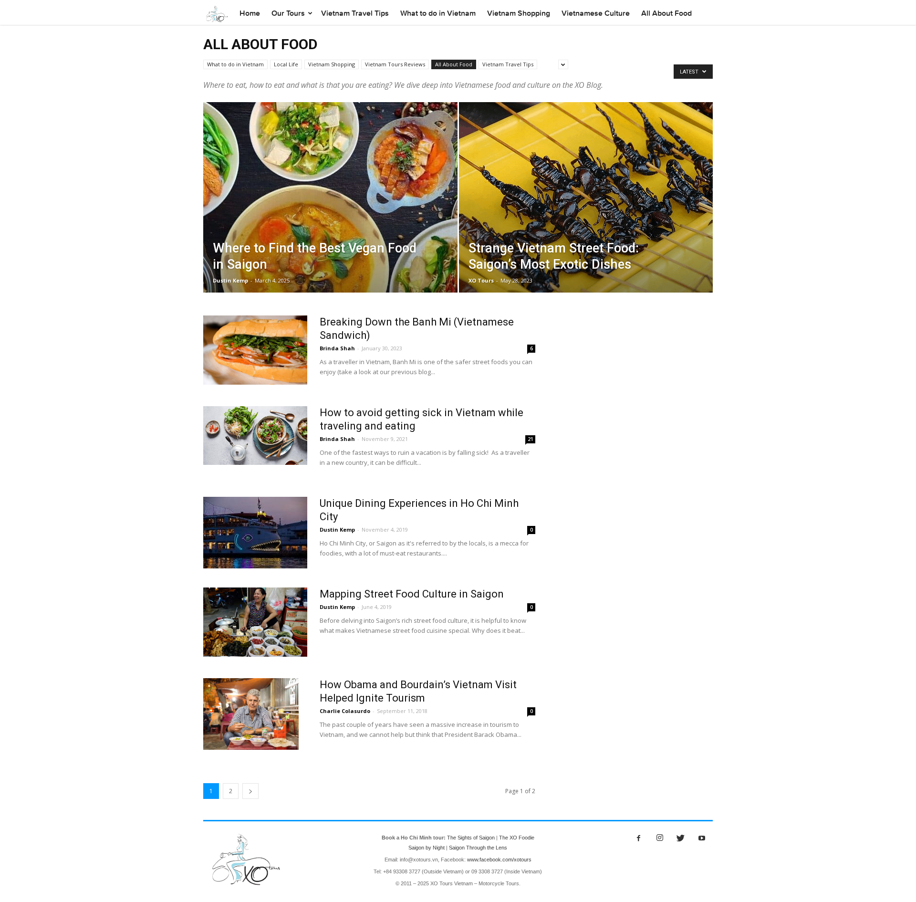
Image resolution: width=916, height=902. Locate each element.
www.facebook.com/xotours (499, 859)
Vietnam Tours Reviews (395, 64)
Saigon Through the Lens (478, 847)
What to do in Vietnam (438, 13)
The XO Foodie (516, 837)
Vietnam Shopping (518, 13)
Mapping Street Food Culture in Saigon (412, 594)
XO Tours (481, 280)
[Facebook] (638, 838)
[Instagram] (659, 838)
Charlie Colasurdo (345, 710)
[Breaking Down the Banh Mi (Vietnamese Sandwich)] (255, 350)
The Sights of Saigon (471, 837)
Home (249, 13)
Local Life (286, 64)
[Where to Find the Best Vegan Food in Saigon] (330, 212)
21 (530, 439)
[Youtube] (701, 838)
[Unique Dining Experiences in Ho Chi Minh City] (255, 532)
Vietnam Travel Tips (355, 13)
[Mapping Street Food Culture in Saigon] (255, 622)
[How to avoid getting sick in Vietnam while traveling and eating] (255, 435)
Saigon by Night (426, 847)
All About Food (666, 13)
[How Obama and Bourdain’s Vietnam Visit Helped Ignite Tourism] (251, 714)
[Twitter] (680, 838)
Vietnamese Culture (596, 13)
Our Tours (288, 13)
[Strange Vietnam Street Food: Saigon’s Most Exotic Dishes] (586, 203)
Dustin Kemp (230, 280)
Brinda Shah (337, 348)
